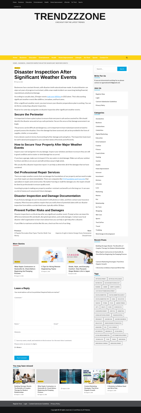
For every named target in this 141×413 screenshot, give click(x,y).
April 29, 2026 (73, 273)
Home (14, 2)
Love (97, 188)
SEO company (113, 327)
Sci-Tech (74, 2)
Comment (18, 297)
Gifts (97, 307)
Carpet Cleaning (115, 286)
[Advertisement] (70, 41)
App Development (101, 278)
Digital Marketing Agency (117, 295)
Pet (97, 199)
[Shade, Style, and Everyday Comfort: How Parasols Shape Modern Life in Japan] (80, 255)
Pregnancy (99, 319)
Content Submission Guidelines (106, 101)
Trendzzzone (70, 16)
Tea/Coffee (100, 222)
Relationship (100, 203)
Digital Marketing (102, 134)
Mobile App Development (103, 315)
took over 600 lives (54, 96)
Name (17, 324)
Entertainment (38, 2)
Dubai (113, 299)
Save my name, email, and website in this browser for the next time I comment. (44, 340)
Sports (81, 2)
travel (114, 339)
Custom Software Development (105, 291)
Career (105, 286)
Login (97, 98)
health (103, 307)
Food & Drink (100, 153)
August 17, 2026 (20, 394)
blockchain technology (112, 282)
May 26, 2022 (19, 82)
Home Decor (118, 307)
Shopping (99, 211)
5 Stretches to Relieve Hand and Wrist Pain (110, 268)
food (111, 303)
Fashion (98, 145)
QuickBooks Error (120, 319)
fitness (105, 303)
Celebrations (100, 126)
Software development (119, 335)
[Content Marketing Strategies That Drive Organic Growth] (94, 376)
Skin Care (99, 215)
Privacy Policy (100, 105)
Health (47, 2)
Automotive (100, 119)
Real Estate (99, 323)
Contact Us (17, 6)
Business (21, 2)
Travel (98, 226)
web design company (102, 343)
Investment (99, 176)
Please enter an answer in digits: (25, 344)
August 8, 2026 (66, 388)
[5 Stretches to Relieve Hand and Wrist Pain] (117, 376)
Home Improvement (56, 2)
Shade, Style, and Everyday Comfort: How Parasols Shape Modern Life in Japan (79, 269)
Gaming (98, 157)
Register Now (100, 94)
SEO (105, 327)
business (98, 286)
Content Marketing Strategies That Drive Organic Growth (110, 263)
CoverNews (77, 410)
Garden (98, 161)
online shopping (118, 315)
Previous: (32, 233)
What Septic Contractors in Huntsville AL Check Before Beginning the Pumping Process (111, 253)
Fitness (98, 149)
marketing (121, 311)
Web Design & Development (105, 234)
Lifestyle (67, 2)
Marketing (99, 191)
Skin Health (108, 331)
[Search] (127, 57)
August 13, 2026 (20, 276)
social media (118, 331)
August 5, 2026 (46, 271)
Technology (99, 339)
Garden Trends (120, 303)
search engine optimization (113, 323)
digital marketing (101, 295)
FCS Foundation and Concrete (74, 179)
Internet (98, 172)
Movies (98, 195)
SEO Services (99, 331)
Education (29, 2)
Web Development (115, 343)
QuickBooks (108, 319)
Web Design (122, 339)
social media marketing (103, 335)
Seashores (99, 327)
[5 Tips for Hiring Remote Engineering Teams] (53, 255)
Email (56, 324)
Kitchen (98, 180)
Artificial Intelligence (115, 278)
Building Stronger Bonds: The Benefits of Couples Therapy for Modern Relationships (110, 247)
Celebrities (99, 130)
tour (107, 339)
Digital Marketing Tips (102, 299)
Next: (73, 233)
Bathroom (99, 282)
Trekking (99, 230)
